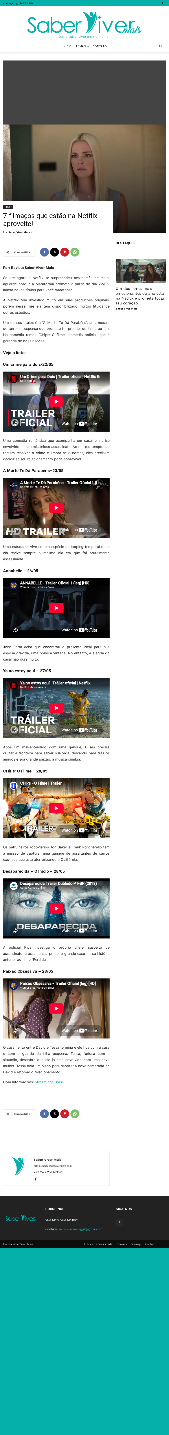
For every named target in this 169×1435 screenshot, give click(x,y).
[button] (160, 46)
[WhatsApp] (74, 252)
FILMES (8, 207)
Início (67, 46)
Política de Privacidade (98, 1244)
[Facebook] (162, 3)
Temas (80, 46)
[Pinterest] (64, 252)
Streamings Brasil (49, 1082)
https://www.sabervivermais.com (53, 1165)
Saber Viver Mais (19, 232)
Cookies (122, 1244)
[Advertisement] (84, 91)
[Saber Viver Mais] (84, 23)
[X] (54, 252)
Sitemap (136, 1244)
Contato (100, 46)
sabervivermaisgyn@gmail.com (81, 1229)
